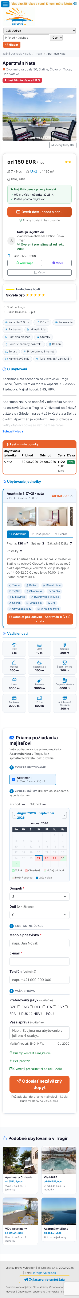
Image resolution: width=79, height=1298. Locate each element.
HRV (37, 1014)
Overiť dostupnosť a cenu (42, 212)
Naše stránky (40, 1287)
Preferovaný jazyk (31, 1000)
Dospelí (16, 888)
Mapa (41, 272)
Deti (21, 906)
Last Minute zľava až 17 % (24, 80)
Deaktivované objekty (18, 1287)
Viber (59, 263)
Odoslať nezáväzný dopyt (42, 1084)
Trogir (38, 53)
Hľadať (13, 44)
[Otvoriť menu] (5, 4)
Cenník (62, 534)
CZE (13, 1007)
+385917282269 (24, 256)
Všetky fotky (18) (65, 145)
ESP (61, 1007)
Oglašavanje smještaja (47, 1279)
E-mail (15, 953)
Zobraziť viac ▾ (13, 431)
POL (50, 1014)
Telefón (22, 971)
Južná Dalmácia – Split (17, 53)
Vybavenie (19, 534)
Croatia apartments (60, 1287)
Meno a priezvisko (25, 935)
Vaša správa (26, 1022)
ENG (26, 1007)
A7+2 (33, 171)
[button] (39, 293)
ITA (50, 1007)
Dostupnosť (42, 534)
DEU (38, 1007)
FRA (13, 1014)
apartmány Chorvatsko (46, 1291)
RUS (25, 1014)
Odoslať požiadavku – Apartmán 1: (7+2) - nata (42, 619)
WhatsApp (26, 263)
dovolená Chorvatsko (18, 1291)
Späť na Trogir (16, 307)
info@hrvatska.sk (44, 1272)
